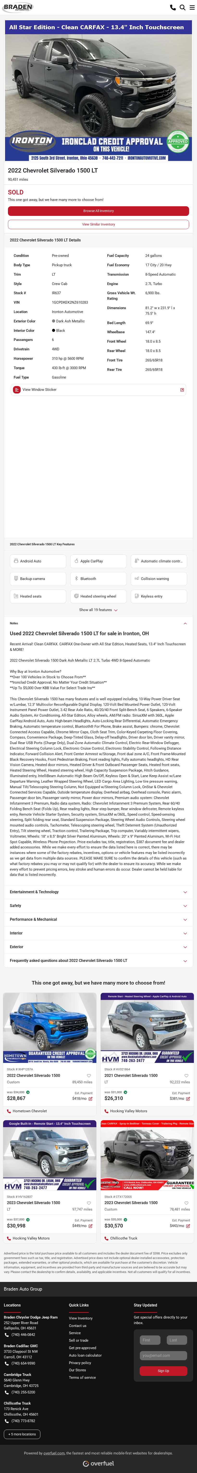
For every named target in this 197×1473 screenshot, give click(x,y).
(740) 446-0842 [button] (23, 1335)
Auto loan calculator (85, 1355)
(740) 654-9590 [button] (23, 1363)
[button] (173, 7)
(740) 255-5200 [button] (23, 1392)
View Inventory (80, 1318)
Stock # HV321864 (117, 1069)
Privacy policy (80, 1363)
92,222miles (180, 1082)
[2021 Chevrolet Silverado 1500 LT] (147, 1028)
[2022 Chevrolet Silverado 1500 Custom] (49, 1028)
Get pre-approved (82, 1348)
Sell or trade (78, 1340)
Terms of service (82, 1377)
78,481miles (180, 1209)
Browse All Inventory (98, 211)
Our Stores (77, 1370)
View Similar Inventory (98, 224)
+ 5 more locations (22, 1434)
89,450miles (82, 1082)
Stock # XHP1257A (20, 1069)
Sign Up (163, 1371)
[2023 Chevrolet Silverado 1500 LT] (49, 1155)
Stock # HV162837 (19, 1197)
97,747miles (82, 1209)
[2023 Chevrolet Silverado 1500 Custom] (147, 1155)
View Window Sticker (39, 389)
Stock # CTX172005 (118, 1197)
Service (75, 1333)
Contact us (77, 1326)
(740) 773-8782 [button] (23, 1421)
